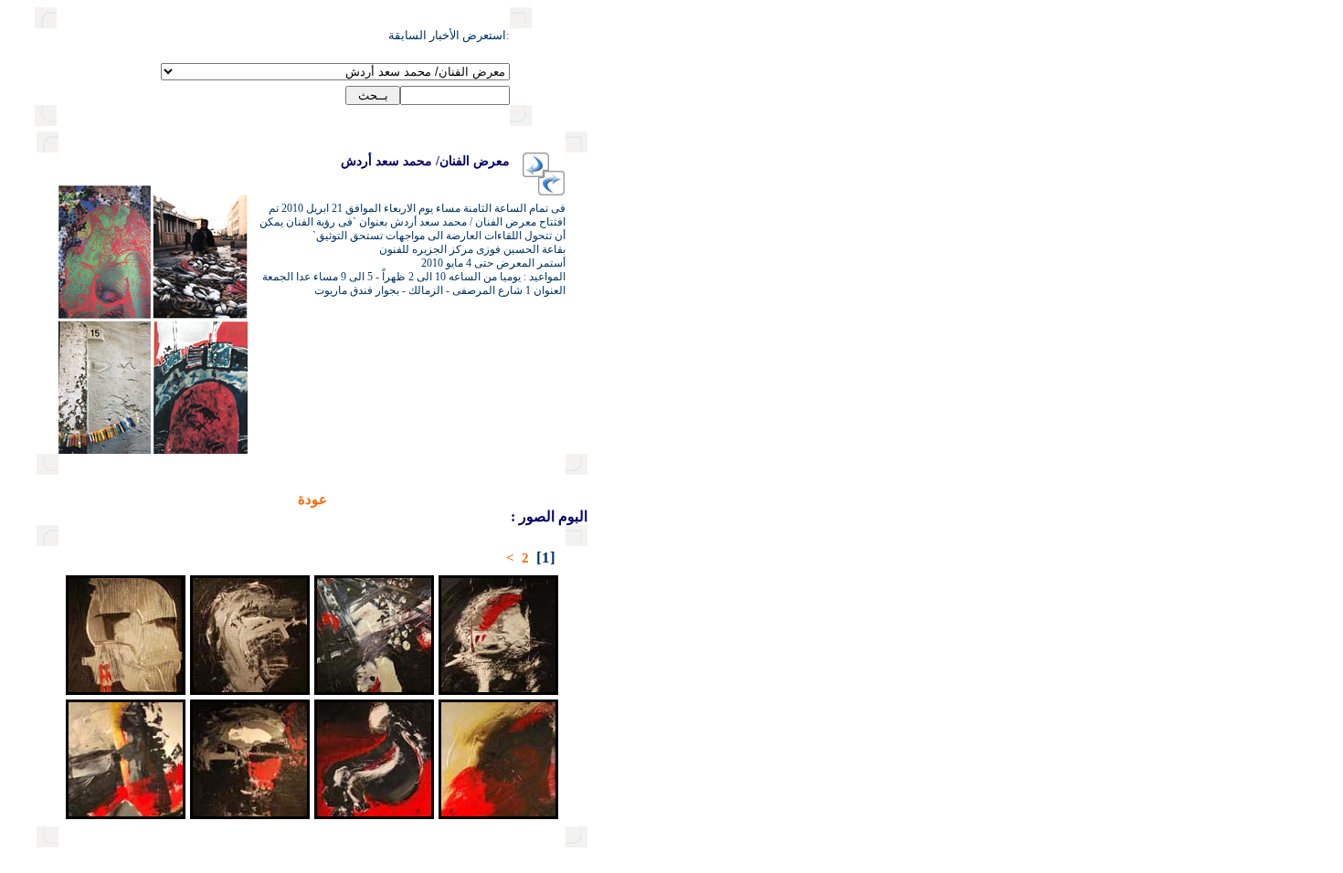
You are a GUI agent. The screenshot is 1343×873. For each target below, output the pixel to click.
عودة (312, 499)
